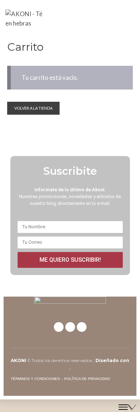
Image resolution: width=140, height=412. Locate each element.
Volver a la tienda (33, 108)
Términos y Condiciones (35, 379)
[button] (130, 18)
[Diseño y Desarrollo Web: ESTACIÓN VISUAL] (127, 405)
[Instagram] (70, 327)
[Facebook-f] (59, 327)
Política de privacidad (87, 379)
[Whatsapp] (82, 327)
